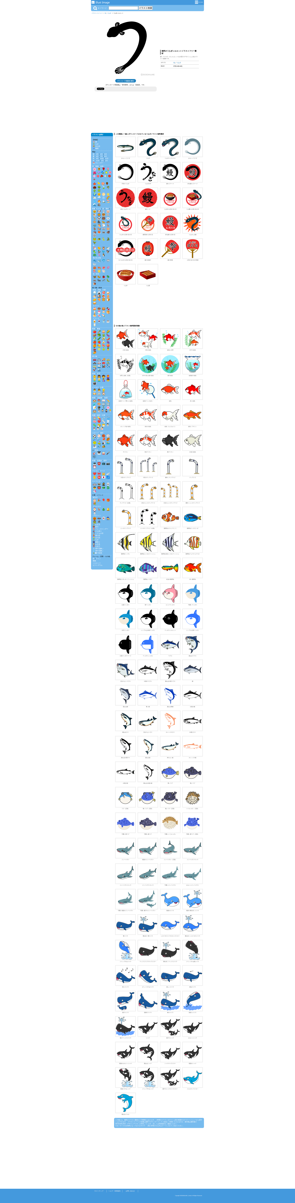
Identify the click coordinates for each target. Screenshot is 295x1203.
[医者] (107, 425)
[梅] (98, 176)
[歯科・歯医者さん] (98, 429)
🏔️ (103, 201)
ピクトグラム (97, 565)
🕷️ (99, 521)
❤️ (99, 421)
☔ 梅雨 (96, 148)
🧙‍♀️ (108, 518)
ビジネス (95, 387)
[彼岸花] (94, 180)
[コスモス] (110, 173)
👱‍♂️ (94, 380)
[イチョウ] (98, 184)
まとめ (200, 2)
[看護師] (94, 429)
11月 (106, 158)
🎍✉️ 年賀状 (97, 553)
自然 (101, 166)
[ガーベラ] (109, 176)
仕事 (101, 387)
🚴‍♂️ (108, 362)
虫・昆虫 (96, 274)
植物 (97, 166)
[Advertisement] (179, 31)
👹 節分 (96, 527)
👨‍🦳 (99, 380)
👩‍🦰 (108, 376)
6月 (97, 156)
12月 (97, 161)
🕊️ (108, 248)
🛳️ (99, 369)
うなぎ (109, 13)
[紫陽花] (98, 173)
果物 (98, 329)
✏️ (108, 400)
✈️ (108, 366)
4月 (101, 154)
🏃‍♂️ (103, 407)
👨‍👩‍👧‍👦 (94, 383)
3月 (97, 154)
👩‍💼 (99, 390)
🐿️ (99, 228)
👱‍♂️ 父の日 (96, 538)
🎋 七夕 (96, 144)
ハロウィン (97, 515)
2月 (106, 161)
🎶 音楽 (95, 450)
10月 (102, 158)
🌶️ (108, 338)
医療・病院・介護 (98, 415)
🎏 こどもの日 (98, 533)
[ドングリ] (107, 184)
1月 (102, 161)
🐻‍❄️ (108, 218)
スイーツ (96, 306)
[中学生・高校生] (106, 411)
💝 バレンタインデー (100, 529)
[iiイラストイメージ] (101, 3)
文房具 (99, 398)
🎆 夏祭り (96, 542)
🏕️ (103, 446)
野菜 (93, 329)
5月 (105, 154)
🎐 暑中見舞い (98, 551)
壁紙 (94, 561)
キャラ (98, 209)
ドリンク (96, 318)
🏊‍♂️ (108, 442)
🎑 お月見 (96, 544)
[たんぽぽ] (106, 173)
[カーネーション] (94, 176)
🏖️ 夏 (95, 142)
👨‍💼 (94, 390)
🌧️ (99, 197)
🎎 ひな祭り (97, 531)
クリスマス (97, 506)
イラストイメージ (97, 13)
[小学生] (102, 411)
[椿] (101, 176)
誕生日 (95, 497)
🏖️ (108, 201)
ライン (98, 559)
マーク (102, 471)
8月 (105, 156)
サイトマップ (98, 1191)
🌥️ (94, 197)
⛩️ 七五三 (96, 546)
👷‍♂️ (103, 390)
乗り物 (94, 356)
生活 (98, 373)
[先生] (98, 411)
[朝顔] (102, 173)
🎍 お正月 (96, 524)
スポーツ (95, 433)
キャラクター (97, 481)
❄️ (103, 197)
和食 (94, 290)
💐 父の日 (96, 146)
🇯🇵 (103, 477)
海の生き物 (97, 258)
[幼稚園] (110, 411)
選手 (101, 433)
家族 (93, 373)
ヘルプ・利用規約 (115, 1191)
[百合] (105, 176)
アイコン (95, 471)
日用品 (99, 460)
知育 (106, 398)
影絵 (107, 209)
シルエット (97, 563)
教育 (93, 398)
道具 (105, 460)
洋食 (99, 290)
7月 (101, 156)
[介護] (101, 429)
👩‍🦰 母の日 (96, 535)
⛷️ (94, 446)
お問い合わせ (130, 1191)
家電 (93, 460)
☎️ (99, 463)
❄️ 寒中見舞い (98, 548)
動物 (93, 209)
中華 (104, 290)
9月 (97, 158)
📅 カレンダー (98, 163)
